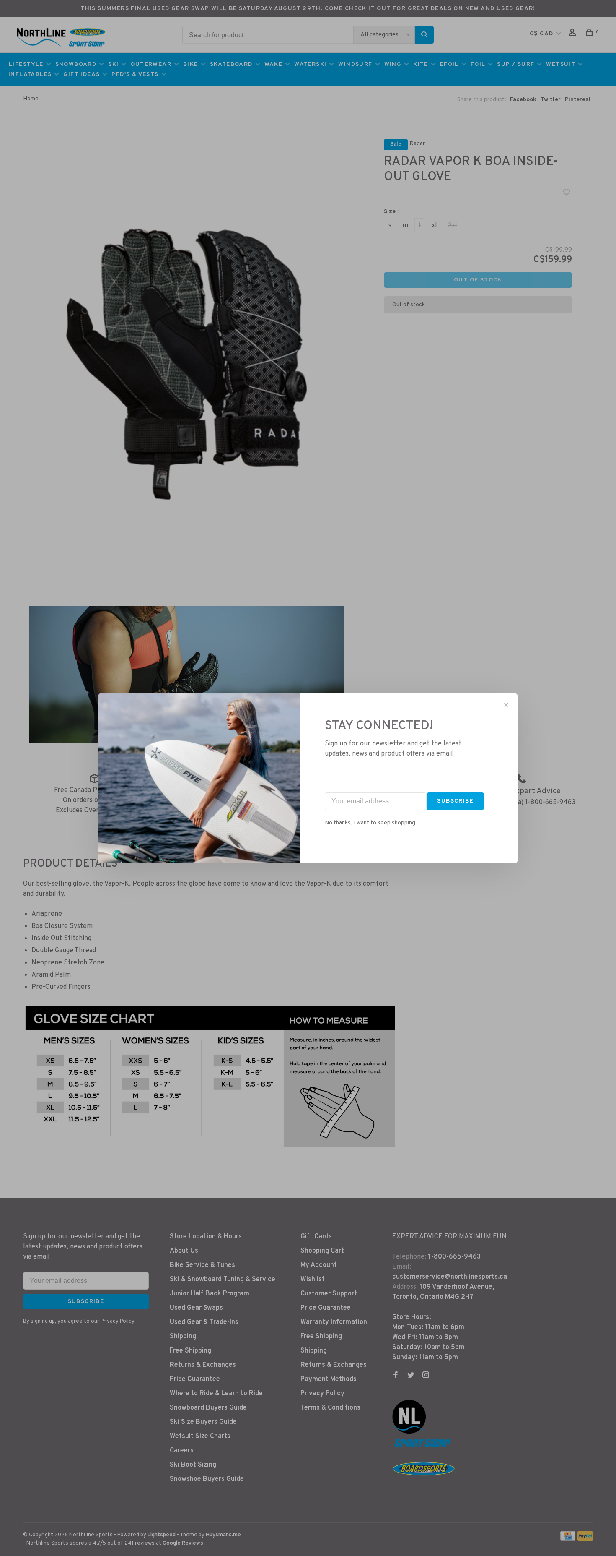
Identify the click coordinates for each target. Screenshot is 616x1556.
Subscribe (455, 801)
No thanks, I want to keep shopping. (371, 822)
